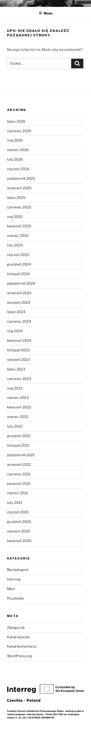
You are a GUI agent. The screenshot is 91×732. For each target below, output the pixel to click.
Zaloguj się (16, 627)
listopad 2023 (18, 350)
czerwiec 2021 (19, 474)
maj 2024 (15, 331)
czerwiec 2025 (19, 207)
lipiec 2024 (16, 312)
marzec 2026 (18, 150)
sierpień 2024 (18, 302)
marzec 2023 (18, 398)
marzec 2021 (17, 493)
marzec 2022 (17, 417)
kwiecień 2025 (19, 226)
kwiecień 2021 (19, 484)
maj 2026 (15, 140)
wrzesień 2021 (19, 465)
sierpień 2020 (18, 531)
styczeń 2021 (18, 512)
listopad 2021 (18, 445)
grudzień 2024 (19, 264)
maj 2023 (15, 388)
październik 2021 (21, 455)
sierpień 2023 (18, 360)
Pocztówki (15, 598)
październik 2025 (21, 178)
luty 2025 (15, 245)
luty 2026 (15, 159)
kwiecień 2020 (19, 541)
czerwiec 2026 (19, 131)
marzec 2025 (18, 236)
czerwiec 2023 (19, 379)
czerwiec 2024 (19, 321)
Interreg (14, 579)
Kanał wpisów (18, 637)
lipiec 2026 (16, 121)
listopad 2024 (18, 274)
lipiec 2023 (16, 369)
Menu (48, 13)
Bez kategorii (17, 570)
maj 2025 (15, 217)
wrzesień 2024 (19, 293)
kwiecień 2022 (19, 407)
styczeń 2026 (18, 169)
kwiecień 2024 (19, 340)
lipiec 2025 (16, 198)
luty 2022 (15, 426)
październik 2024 (21, 283)
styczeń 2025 (18, 255)
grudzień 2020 (19, 522)
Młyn (11, 589)
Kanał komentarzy (22, 646)
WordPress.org (19, 656)
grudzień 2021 (18, 436)
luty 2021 (14, 503)
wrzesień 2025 (19, 188)
